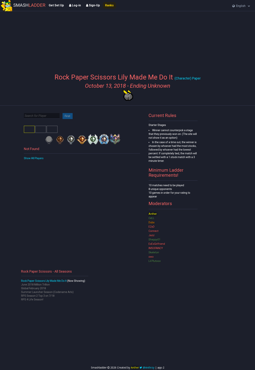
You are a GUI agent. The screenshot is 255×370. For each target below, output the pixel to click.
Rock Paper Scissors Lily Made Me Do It (44, 280)
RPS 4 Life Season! (32, 299)
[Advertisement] (127, 40)
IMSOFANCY (156, 248)
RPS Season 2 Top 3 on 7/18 (38, 295)
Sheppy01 (155, 239)
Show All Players (33, 158)
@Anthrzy (148, 367)
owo (151, 256)
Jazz (152, 235)
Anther (153, 213)
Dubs (152, 222)
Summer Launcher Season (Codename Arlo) (47, 292)
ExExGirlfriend (157, 243)
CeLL (151, 218)
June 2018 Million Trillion (35, 284)
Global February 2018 (33, 288)
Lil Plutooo (155, 261)
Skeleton (154, 252)
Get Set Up (56, 5)
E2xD (152, 226)
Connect (153, 231)
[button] (241, 6)
